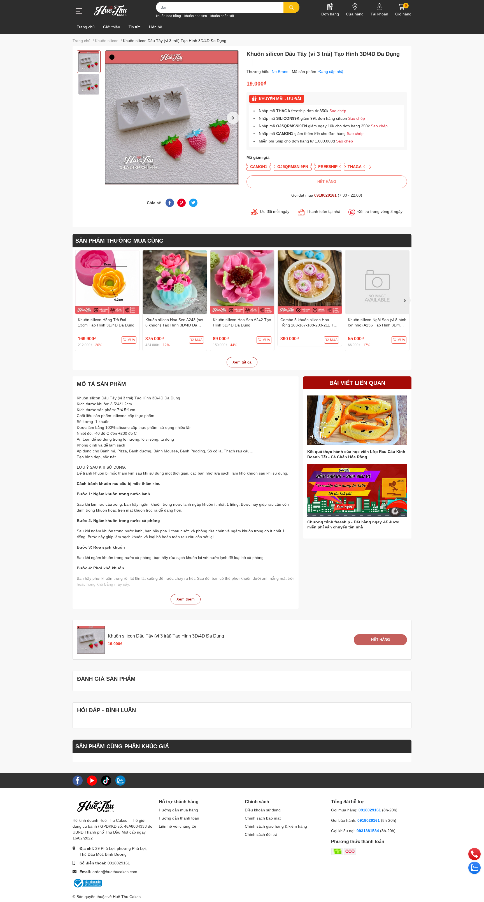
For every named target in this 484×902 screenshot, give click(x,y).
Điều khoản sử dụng (263, 810)
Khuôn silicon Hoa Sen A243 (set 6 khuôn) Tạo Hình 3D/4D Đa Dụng (174, 325)
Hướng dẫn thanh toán (179, 818)
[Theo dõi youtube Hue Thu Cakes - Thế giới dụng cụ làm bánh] (92, 780)
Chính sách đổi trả (261, 834)
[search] (291, 7)
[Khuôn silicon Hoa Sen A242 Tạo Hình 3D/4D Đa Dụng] (242, 282)
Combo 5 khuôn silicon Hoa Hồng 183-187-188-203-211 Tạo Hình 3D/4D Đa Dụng (309, 325)
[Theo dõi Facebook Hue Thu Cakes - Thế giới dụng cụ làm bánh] (78, 780)
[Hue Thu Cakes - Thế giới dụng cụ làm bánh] (110, 10)
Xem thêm (185, 599)
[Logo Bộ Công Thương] (87, 883)
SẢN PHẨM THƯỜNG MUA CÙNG (119, 241)
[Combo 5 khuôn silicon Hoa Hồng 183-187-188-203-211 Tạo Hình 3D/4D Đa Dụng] (310, 282)
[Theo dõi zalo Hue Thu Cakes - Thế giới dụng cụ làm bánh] (120, 780)
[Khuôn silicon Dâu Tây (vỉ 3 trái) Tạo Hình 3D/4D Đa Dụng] (172, 117)
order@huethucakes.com (114, 871)
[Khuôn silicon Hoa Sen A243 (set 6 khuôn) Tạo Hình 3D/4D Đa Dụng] (175, 282)
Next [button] (233, 118)
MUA (131, 340)
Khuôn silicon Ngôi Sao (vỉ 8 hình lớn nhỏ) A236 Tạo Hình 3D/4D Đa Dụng (377, 325)
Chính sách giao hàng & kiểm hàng (276, 826)
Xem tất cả (242, 362)
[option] (89, 61)
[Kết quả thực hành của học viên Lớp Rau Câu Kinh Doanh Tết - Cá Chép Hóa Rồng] (357, 420)
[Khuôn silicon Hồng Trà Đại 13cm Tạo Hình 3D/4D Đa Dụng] (107, 282)
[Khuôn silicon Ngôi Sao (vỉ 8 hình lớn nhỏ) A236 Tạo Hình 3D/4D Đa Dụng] (377, 282)
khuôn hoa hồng (168, 16)
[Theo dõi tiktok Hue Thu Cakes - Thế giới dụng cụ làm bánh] (106, 780)
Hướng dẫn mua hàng (178, 810)
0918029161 (325, 195)
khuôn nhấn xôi (222, 16)
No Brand (281, 71)
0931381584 (368, 831)
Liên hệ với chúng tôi (177, 826)
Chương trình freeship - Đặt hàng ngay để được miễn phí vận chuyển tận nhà (353, 524)
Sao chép (337, 111)
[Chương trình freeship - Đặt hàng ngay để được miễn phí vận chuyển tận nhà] (357, 490)
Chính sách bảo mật (263, 818)
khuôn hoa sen (195, 16)
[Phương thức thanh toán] (365, 851)
